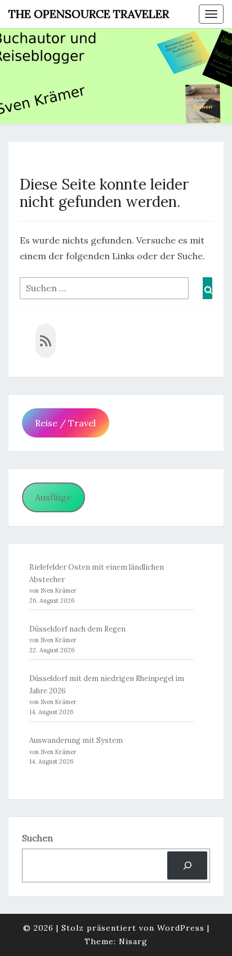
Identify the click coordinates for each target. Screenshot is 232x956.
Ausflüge (53, 497)
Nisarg (133, 941)
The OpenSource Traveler (88, 14)
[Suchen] (187, 865)
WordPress (180, 928)
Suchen (37, 838)
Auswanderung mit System (76, 740)
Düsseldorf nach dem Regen (77, 629)
